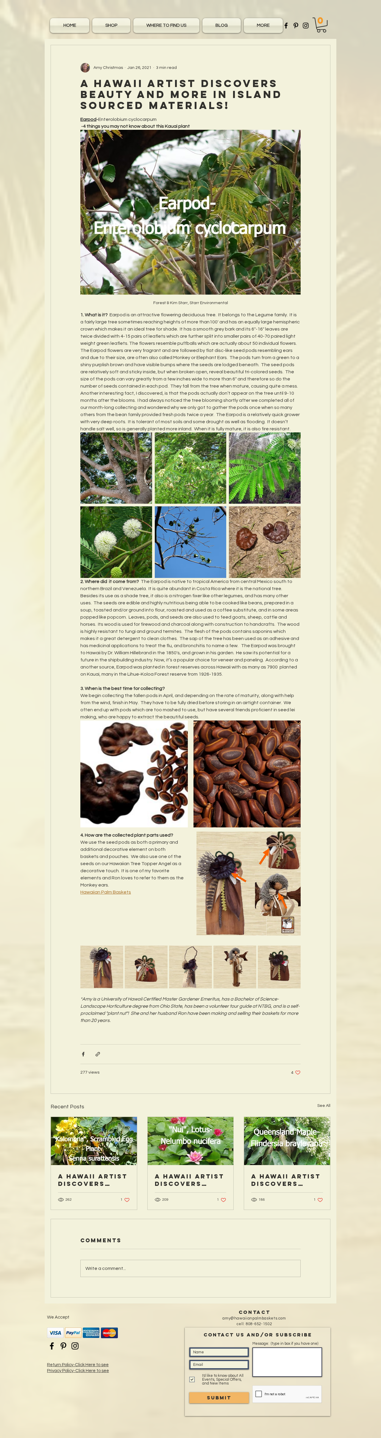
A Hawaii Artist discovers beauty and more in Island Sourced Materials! (92, 1179)
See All (323, 1106)
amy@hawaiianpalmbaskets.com (254, 1318)
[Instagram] (306, 25)
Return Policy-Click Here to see (78, 1365)
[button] (262, 25)
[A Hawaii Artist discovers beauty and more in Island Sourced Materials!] (94, 1141)
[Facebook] (286, 25)
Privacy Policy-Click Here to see (78, 1371)
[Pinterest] (296, 25)
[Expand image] (116, 468)
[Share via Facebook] (83, 1054)
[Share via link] (98, 1054)
